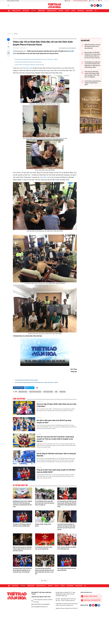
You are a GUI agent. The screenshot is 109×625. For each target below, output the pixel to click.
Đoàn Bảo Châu (27, 68)
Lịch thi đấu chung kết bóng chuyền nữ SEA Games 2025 (93, 82)
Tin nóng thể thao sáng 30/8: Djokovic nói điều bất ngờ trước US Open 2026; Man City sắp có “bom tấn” (44, 571)
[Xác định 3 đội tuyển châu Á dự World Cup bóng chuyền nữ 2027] (24, 424)
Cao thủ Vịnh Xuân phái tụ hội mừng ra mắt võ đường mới (28, 62)
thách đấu (62, 391)
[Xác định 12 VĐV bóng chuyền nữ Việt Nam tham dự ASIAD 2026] (22, 516)
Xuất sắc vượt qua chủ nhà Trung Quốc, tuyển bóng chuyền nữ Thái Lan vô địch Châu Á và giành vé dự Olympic (55, 439)
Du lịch (67, 10)
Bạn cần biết (89, 10)
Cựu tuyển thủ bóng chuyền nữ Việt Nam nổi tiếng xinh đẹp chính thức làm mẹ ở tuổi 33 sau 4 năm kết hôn (66, 526)
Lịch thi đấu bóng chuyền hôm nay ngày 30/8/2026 (66, 569)
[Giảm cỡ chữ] (8, 56)
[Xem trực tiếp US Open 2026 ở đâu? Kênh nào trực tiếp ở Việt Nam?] (24, 408)
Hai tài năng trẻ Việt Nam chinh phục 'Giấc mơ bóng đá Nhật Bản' (56, 455)
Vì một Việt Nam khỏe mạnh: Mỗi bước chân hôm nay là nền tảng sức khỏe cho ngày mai (44, 503)
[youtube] (95, 5)
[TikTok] (101, 0)
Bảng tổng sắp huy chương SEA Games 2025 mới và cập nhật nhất (92, 46)
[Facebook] (96, 0)
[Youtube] (98, 0)
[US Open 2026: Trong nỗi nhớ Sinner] (44, 516)
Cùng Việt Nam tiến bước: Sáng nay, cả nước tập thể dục (43, 548)
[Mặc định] (8, 53)
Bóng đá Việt (41, 10)
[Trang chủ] (9, 10)
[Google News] (67, 48)
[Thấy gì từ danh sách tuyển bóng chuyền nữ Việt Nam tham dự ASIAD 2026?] (24, 474)
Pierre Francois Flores (35, 391)
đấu (56, 391)
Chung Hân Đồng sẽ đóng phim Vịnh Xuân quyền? (26, 380)
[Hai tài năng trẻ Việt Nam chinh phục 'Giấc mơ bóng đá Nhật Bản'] (24, 457)
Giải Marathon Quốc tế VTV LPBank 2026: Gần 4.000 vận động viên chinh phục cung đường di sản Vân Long (22, 504)
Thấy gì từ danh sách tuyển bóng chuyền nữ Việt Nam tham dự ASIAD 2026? (56, 471)
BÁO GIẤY (68, 0)
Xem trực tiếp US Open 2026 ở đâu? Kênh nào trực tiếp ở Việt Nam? (56, 405)
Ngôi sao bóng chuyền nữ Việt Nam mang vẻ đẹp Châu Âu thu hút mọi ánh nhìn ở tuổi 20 (22, 548)
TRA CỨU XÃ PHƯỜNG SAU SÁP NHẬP (80, 0)
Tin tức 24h (25, 10)
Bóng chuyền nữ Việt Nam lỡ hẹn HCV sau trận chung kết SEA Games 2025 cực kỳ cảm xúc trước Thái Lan (92, 55)
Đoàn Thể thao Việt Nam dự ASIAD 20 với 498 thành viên (66, 548)
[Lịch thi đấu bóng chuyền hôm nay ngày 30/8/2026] (67, 561)
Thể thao (33, 10)
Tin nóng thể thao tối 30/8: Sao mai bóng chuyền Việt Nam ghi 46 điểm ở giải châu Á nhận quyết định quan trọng (66, 504)
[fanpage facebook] (92, 5)
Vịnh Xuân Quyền (48, 391)
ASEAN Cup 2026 (16, 10)
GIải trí (73, 10)
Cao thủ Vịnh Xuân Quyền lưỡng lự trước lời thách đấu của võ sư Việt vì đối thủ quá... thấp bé (36, 59)
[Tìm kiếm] (8, 5)
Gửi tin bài (92, 0)
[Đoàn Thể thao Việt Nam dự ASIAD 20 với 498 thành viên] (67, 539)
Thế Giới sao (80, 10)
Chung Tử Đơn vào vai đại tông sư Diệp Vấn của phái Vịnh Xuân (29, 64)
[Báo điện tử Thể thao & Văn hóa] (54, 5)
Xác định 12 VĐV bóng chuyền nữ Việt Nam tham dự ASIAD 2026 (22, 525)
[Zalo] (100, 5)
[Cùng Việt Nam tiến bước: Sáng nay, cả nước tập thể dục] (44, 539)
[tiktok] (97, 5)
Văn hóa (61, 10)
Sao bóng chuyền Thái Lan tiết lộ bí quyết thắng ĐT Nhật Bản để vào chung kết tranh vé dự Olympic (22, 570)
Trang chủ (9, 33)
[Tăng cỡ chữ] (8, 50)
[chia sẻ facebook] (8, 43)
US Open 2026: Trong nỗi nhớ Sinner (43, 525)
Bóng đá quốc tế (51, 10)
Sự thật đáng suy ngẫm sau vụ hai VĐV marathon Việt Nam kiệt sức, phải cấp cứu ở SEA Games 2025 (92, 64)
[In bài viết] (8, 46)
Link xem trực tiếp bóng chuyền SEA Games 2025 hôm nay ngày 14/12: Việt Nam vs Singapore (92, 74)
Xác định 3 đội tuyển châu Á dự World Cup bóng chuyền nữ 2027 (54, 421)
